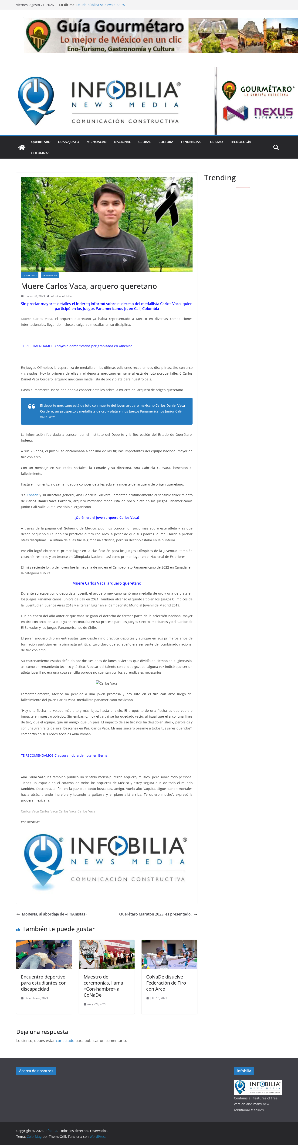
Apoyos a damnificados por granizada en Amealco (93, 346)
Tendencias (191, 142)
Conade (33, 495)
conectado (65, 1040)
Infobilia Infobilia (61, 296)
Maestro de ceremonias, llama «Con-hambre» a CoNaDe (103, 986)
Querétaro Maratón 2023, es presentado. (155, 914)
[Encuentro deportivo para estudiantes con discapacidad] (44, 943)
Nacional (122, 142)
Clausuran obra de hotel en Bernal (81, 755)
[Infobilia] (149, 70)
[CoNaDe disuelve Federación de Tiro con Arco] (169, 943)
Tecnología (240, 142)
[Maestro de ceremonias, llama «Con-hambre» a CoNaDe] (107, 943)
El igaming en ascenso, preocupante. (105, 5)
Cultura (166, 142)
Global (144, 142)
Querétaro (41, 142)
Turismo (215, 142)
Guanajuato (68, 142)
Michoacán (97, 142)
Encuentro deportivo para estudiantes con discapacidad (44, 983)
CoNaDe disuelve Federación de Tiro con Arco (166, 983)
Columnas (40, 153)
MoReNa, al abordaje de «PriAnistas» (54, 914)
